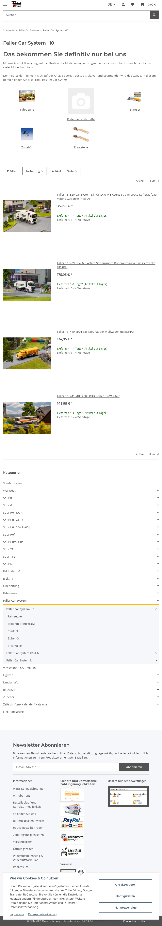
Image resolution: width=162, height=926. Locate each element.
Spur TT (8, 549)
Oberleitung (11, 586)
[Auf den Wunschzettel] (44, 199)
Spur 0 (7, 498)
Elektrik (8, 578)
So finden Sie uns (24, 814)
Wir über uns (21, 795)
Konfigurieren (125, 896)
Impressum (17, 914)
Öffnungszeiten (23, 849)
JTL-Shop (141, 921)
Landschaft (10, 682)
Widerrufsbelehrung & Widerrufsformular (28, 858)
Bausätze (9, 690)
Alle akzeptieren (126, 884)
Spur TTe (9, 556)
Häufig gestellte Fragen (28, 827)
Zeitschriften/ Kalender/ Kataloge (25, 704)
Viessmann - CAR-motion (19, 668)
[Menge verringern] (60, 232)
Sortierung (32, 171)
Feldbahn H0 (11, 571)
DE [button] (110, 4)
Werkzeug (9, 490)
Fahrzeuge (27, 109)
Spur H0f (9, 534)
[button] (123, 4)
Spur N (7, 564)
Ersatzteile (81, 147)
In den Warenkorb (108, 244)
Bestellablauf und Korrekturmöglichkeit (27, 804)
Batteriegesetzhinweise (28, 821)
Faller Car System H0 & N (22, 653)
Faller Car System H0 (20, 609)
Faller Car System (14, 600)
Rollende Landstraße (81, 119)
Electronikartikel (13, 712)
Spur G (7, 505)
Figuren (8, 675)
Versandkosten (23, 842)
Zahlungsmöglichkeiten (28, 835)
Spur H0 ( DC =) (13, 512)
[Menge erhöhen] (156, 232)
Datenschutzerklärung (42, 914)
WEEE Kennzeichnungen (29, 788)
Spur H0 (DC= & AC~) (16, 527)
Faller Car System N (19, 660)
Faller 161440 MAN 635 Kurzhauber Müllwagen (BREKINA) (95, 332)
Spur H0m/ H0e (13, 542)
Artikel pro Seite (63, 171)
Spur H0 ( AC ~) (13, 520)
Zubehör (27, 147)
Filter (13, 171)
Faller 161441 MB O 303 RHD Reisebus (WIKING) (88, 396)
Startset (135, 109)
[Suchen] (154, 15)
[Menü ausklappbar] (5, 2)
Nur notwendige (126, 907)
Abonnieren (134, 767)
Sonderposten (12, 483)
